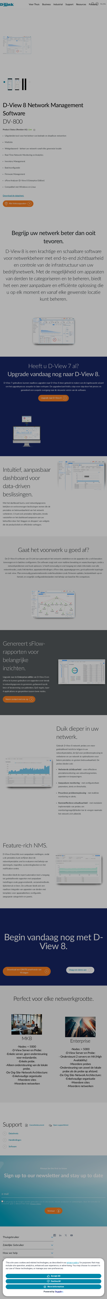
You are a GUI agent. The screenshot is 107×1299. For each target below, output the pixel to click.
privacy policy (73, 1262)
